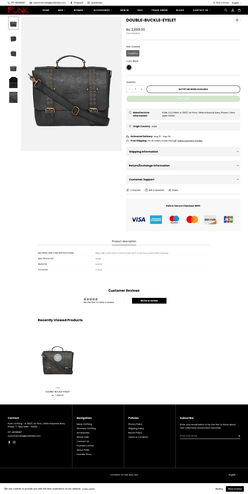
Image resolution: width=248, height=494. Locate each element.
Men (60, 10)
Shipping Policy (136, 428)
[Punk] (18, 10)
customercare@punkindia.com (24, 435)
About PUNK (83, 449)
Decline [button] (219, 489)
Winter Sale (83, 436)
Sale (140, 10)
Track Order (159, 10)
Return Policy (135, 432)
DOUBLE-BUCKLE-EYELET (58, 391)
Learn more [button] (88, 488)
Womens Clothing (86, 428)
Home (46, 10)
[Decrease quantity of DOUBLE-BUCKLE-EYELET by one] (129, 89)
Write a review (149, 300)
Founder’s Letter (85, 445)
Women (78, 10)
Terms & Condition (138, 436)
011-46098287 (15, 432)
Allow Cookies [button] (235, 489)
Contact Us (200, 10)
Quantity (130, 82)
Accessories (102, 10)
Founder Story (84, 454)
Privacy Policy (135, 424)
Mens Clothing (84, 424)
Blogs (180, 10)
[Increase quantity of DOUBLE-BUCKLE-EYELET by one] (141, 89)
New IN (124, 10)
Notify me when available (193, 89)
